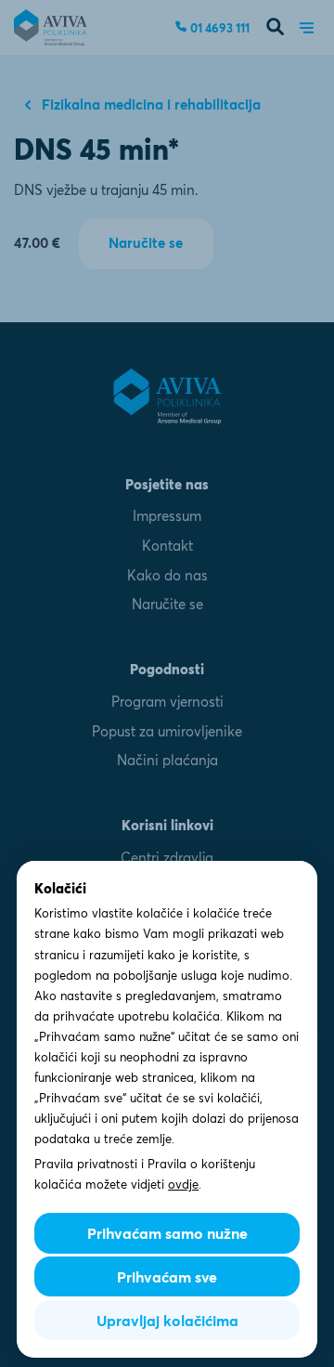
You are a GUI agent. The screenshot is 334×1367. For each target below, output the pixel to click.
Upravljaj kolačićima (167, 1320)
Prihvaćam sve (167, 1277)
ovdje (183, 1184)
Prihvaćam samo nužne (167, 1233)
